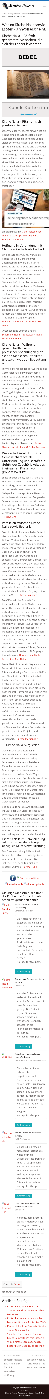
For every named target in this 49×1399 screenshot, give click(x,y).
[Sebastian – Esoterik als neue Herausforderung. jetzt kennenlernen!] (7, 1058)
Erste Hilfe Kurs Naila (14, 659)
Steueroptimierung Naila (24, 235)
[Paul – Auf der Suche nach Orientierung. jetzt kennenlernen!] (7, 908)
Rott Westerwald (22, 1139)
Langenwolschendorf (24, 911)
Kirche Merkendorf (27, 738)
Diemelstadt (20, 985)
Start (3, 14)
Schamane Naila (11, 334)
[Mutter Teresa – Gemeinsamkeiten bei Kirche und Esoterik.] (18, 6)
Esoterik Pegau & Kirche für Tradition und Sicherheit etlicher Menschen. (25, 1310)
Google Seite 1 (34, 1393)
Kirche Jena (10, 516)
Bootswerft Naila (32, 334)
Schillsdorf (19, 1209)
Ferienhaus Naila (11, 338)
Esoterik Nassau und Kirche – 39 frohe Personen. (36, 1362)
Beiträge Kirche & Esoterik (17, 14)
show (17, 1284)
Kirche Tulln (30, 866)
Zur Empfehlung (23, 971)
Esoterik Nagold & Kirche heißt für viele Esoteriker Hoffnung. (13, 1366)
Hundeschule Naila (12, 239)
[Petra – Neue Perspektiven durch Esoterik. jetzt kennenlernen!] (7, 983)
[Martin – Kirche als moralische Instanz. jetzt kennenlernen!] (7, 1136)
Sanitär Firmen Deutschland (16, 1393)
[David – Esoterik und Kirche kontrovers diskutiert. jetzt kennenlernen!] (7, 1207)
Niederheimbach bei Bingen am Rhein (31, 1060)
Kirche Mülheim (28, 595)
